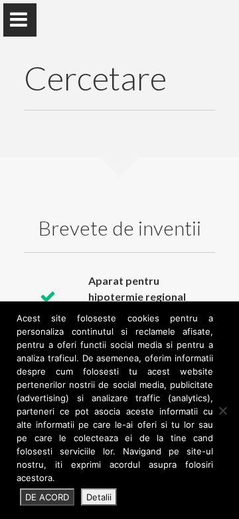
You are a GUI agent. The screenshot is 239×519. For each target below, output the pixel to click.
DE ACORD (47, 497)
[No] (222, 410)
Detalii (99, 497)
